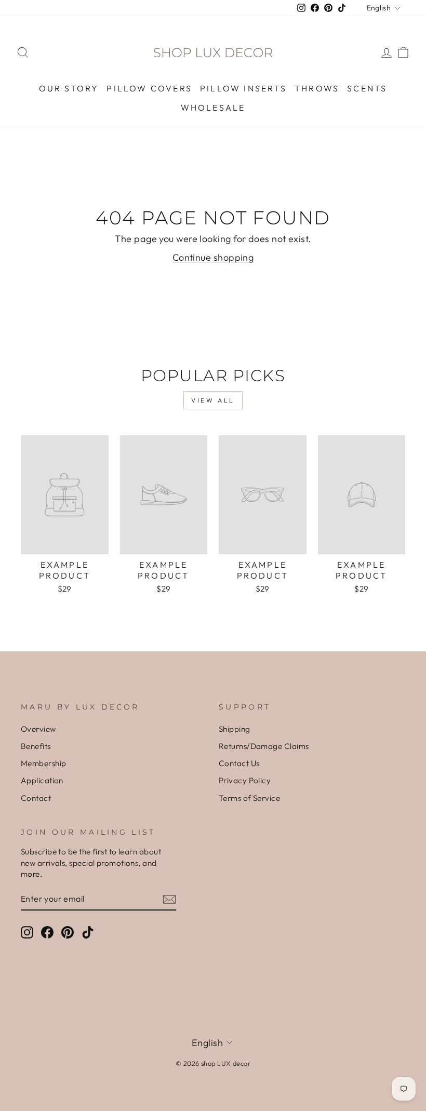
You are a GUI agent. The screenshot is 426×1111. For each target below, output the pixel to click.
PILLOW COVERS (149, 88)
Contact (36, 798)
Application (42, 780)
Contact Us (239, 763)
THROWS (317, 88)
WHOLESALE (213, 107)
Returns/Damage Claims (264, 746)
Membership (43, 763)
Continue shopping (213, 257)
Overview (38, 729)
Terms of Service (249, 798)
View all (213, 400)
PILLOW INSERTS (243, 88)
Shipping (234, 729)
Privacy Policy (245, 780)
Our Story (69, 88)
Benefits (36, 746)
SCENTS (367, 88)
